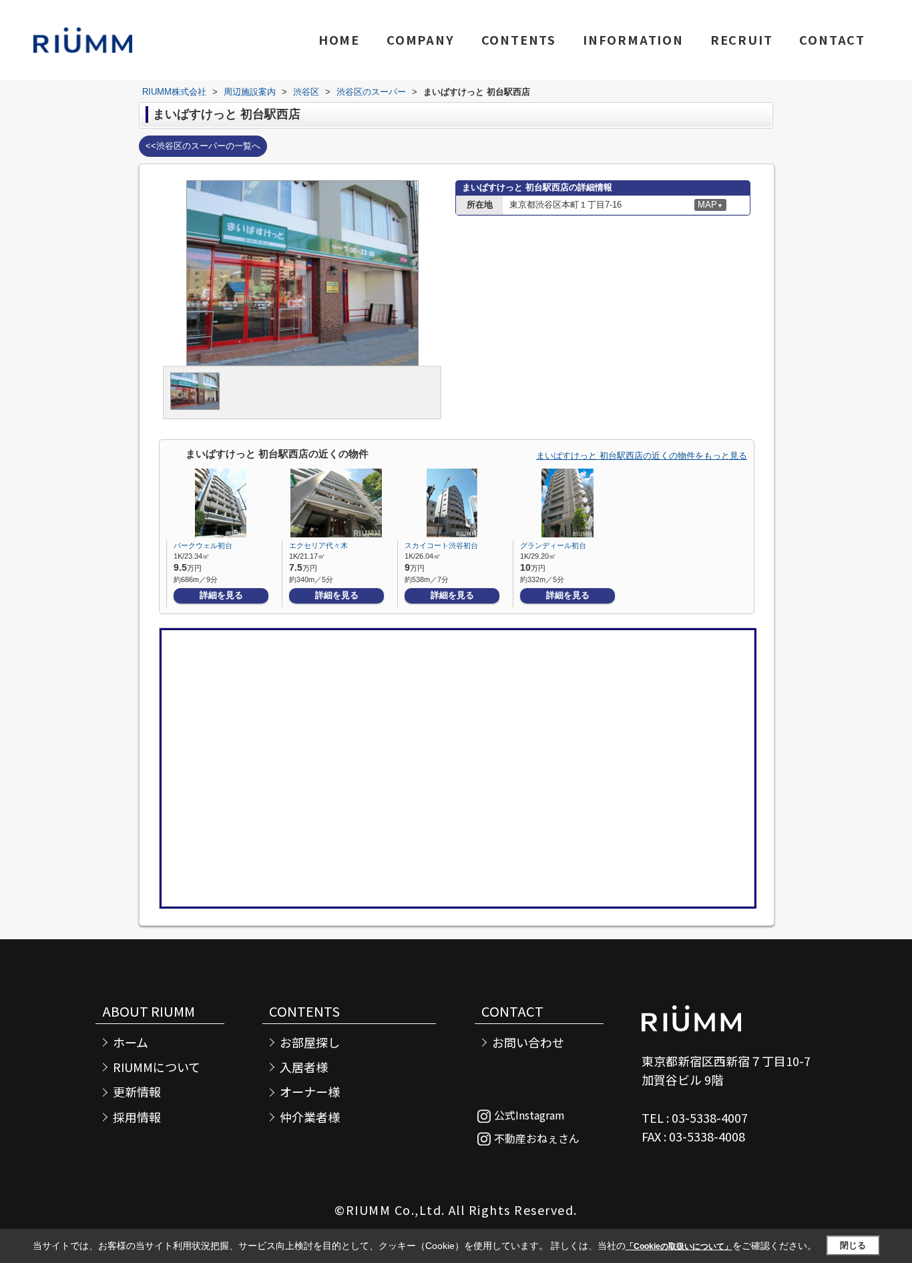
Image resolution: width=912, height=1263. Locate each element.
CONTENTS (518, 39)
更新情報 (137, 1091)
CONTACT (832, 39)
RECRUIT (741, 39)
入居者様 (304, 1067)
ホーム (130, 1042)
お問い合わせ (528, 1042)
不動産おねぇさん (537, 1138)
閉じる (853, 1245)
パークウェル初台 (203, 545)
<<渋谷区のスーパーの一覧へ (203, 146)
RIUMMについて (156, 1067)
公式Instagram (529, 1115)
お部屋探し (310, 1042)
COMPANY (421, 39)
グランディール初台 (553, 545)
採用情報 (137, 1117)
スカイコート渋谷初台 (441, 545)
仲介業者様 (310, 1117)
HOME (339, 39)
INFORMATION (633, 39)
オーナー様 (310, 1091)
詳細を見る (221, 595)
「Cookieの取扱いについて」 (679, 1246)
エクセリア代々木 (318, 545)
